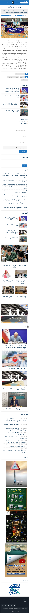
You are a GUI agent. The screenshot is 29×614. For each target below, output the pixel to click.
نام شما (24, 136)
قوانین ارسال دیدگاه (19, 147)
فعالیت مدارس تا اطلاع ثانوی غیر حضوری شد (21, 297)
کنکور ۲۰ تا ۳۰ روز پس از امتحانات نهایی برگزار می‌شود (21, 281)
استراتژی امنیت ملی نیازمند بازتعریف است (8, 297)
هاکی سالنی (24, 79)
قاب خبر (11, 608)
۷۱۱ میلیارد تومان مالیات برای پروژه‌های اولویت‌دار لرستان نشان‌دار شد (11, 104)
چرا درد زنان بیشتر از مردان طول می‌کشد (8, 280)
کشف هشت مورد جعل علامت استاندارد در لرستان (14, 184)
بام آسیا (16, 77)
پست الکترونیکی (22, 142)
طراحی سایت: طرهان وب (14, 611)
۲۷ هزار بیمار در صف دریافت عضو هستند (16, 177)
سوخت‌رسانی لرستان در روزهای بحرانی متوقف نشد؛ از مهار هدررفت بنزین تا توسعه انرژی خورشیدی (15, 450)
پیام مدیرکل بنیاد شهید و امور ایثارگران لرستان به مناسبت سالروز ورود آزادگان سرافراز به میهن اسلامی (15, 347)
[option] (14, 313)
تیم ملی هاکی (10, 77)
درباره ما (24, 601)
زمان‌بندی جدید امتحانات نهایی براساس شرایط (14, 266)
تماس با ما (9, 598)
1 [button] (26, 305)
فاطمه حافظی (18, 73)
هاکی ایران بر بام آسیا (14, 7)
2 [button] (26, 307)
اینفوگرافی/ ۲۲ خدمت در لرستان (20, 598)
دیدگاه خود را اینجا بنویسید (21, 130)
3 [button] (26, 309)
